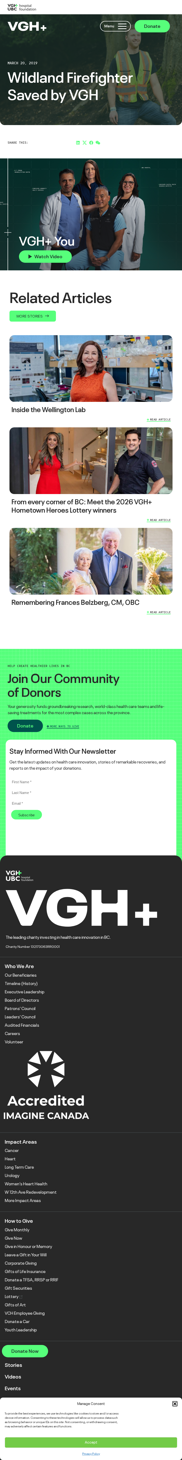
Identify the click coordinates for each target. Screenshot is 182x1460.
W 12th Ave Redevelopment (31, 1192)
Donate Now (25, 1351)
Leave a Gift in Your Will (26, 1255)
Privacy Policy (91, 1453)
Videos (13, 1377)
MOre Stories (30, 316)
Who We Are (19, 966)
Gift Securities (18, 1288)
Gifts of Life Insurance (25, 1271)
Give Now (13, 1238)
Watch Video (48, 256)
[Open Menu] (122, 26)
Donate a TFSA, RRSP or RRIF (31, 1280)
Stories (13, 1365)
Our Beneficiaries (20, 975)
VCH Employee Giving (25, 1313)
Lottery (12, 1296)
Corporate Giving (21, 1263)
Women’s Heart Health (26, 1184)
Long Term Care (19, 1167)
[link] (91, 379)
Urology (12, 1175)
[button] (175, 1403)
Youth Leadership (21, 1330)
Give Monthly (17, 1230)
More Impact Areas (23, 1200)
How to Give (19, 1221)
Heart (10, 1159)
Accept (91, 1442)
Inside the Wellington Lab (48, 410)
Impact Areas (21, 1142)
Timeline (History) (21, 983)
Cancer (12, 1150)
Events (13, 1388)
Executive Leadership (24, 992)
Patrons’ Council (20, 1008)
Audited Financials (22, 1025)
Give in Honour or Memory (28, 1246)
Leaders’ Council (20, 1017)
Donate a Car (17, 1321)
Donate (152, 26)
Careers (12, 1033)
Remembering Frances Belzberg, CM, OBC (75, 602)
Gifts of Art (15, 1305)
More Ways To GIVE (64, 726)
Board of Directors (22, 1000)
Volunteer (14, 1042)
